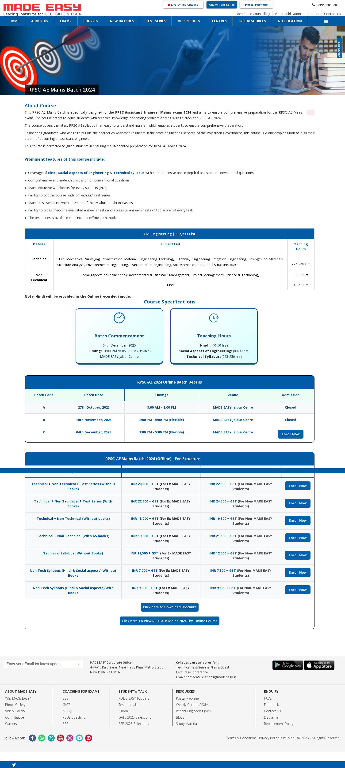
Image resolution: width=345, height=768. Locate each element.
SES (65, 723)
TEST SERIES (82, 20)
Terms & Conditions (241, 738)
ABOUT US (21, 20)
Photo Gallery (15, 704)
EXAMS (34, 20)
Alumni (124, 711)
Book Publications (297, 12)
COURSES (47, 20)
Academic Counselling (267, 12)
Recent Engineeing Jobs (193, 711)
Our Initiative (14, 717)
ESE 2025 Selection (133, 723)
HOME (8, 20)
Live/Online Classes (184, 4)
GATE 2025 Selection (134, 717)
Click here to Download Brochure (169, 607)
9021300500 (329, 4)
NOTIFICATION (159, 20)
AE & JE (68, 711)
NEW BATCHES (64, 20)
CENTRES (117, 20)
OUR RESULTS (101, 20)
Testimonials (128, 704)
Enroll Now (290, 434)
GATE (66, 704)
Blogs (180, 717)
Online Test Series (222, 4)
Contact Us (334, 12)
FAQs (268, 698)
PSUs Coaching (74, 717)
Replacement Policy (278, 723)
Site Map (288, 738)
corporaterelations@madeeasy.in (211, 677)
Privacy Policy (269, 738)
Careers (318, 12)
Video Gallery (15, 711)
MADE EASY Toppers (134, 698)
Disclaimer (272, 717)
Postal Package (256, 4)
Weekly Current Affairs (192, 704)
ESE (65, 698)
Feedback (271, 704)
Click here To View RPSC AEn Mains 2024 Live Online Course (169, 621)
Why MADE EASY (17, 698)
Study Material (187, 723)
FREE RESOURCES (136, 20)
